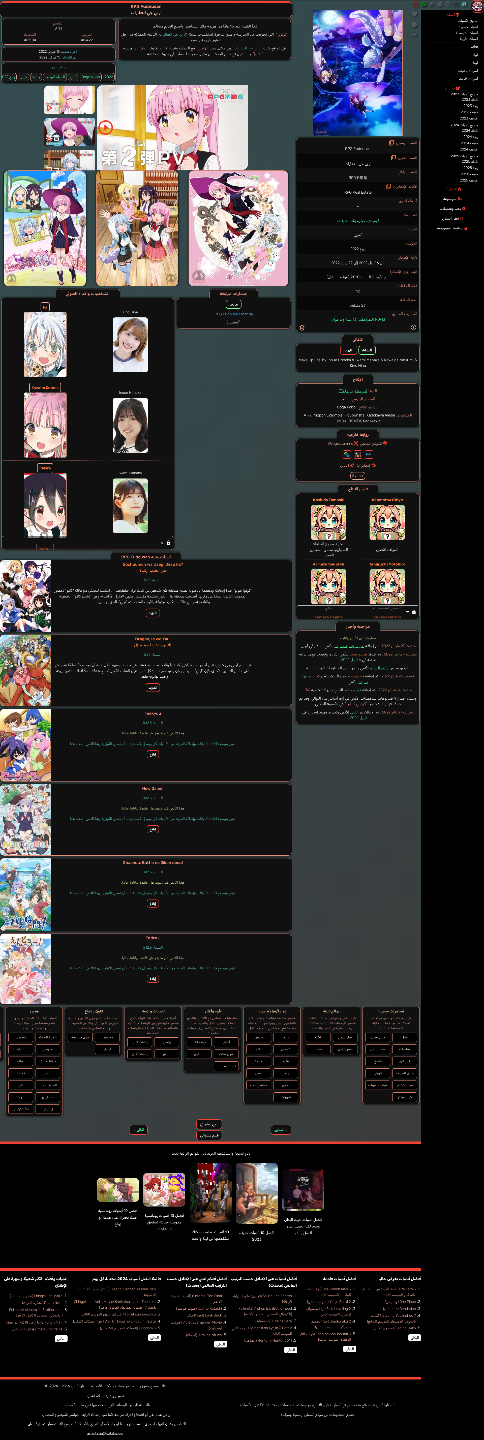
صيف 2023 (469, 112)
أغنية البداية (379, 668)
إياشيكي (48, 1109)
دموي (286, 1085)
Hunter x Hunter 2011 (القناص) (268, 1340)
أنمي (73, 77)
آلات (318, 1037)
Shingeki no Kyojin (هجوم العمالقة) (36, 1296)
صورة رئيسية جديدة (349, 646)
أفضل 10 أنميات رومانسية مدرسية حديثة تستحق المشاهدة (164, 1222)
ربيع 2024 (471, 137)
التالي (138, 1130)
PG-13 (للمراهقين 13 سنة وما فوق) (358, 319)
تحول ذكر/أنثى (405, 1085)
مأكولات (20, 1097)
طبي (20, 1085)
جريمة (259, 1061)
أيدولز (107, 1049)
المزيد (152, 613)
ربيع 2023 (471, 106)
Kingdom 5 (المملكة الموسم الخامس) (128, 1328)
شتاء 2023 (470, 99)
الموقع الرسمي (371, 443)
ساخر (47, 1073)
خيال (362, 220)
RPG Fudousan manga (234, 314)
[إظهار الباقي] (357, 612)
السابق (281, 1130)
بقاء (258, 1049)
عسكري (199, 1054)
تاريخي (378, 1073)
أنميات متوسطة (467, 33)
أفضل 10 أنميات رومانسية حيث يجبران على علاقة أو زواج (118, 1217)
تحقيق (286, 1061)
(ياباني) (344, 465)
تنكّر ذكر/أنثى (20, 1109)
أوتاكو (20, 1061)
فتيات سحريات (377, 1085)
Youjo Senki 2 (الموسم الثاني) (329, 1302)
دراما (286, 1037)
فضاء (318, 1049)
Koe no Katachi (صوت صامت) (199, 1308)
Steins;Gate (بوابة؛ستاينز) (273, 1321)
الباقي (414, 1337)
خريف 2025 (469, 180)
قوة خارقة (199, 1042)
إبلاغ (153, 754)
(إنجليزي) (364, 465)
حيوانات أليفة (48, 1061)
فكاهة (21, 1073)
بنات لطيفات (346, 220)
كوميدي (373, 220)
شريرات (286, 1097)
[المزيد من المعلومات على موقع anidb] (358, 454)
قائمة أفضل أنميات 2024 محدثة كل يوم (126, 1278)
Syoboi (358, 475)
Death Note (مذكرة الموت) (42, 1303)
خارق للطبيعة (405, 1073)
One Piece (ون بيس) (400, 1302)
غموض (285, 1049)
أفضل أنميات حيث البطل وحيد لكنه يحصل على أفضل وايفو (303, 1226)
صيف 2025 (469, 174)
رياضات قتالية (139, 1042)
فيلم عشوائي (209, 1135)
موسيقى (107, 1037)
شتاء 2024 (470, 130)
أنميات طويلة (469, 39)
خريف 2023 (469, 118)
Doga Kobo (90, 77)
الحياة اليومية (55, 77)
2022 (109, 77)
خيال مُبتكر (405, 1097)
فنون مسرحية (80, 1037)
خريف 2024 (469, 149)
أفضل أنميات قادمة (339, 1278)
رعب (286, 1073)
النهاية (349, 350)
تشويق (258, 1037)
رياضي (167, 1042)
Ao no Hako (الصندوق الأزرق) (394, 1328)
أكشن (226, 1042)
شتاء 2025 (470, 161)
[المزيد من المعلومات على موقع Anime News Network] (347, 454)
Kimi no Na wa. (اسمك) (204, 1335)
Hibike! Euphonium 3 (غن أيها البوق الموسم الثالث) (118, 1314)
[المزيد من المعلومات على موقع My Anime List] (369, 454)
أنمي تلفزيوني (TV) (353, 390)
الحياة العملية (48, 1085)
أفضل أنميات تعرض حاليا (399, 1278)
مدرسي (48, 1049)
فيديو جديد (358, 654)
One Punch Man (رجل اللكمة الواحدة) (34, 1322)
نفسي (258, 1073)
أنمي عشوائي (209, 1124)
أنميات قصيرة (468, 27)
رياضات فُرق (139, 1054)
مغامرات (405, 1049)
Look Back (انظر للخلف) (204, 1315)
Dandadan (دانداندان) (399, 1309)
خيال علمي (345, 1037)
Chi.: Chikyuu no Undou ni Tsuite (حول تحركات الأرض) (114, 1321)
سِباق (166, 1054)
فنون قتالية (226, 1054)
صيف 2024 (469, 143)
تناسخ (378, 1061)
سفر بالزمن (377, 1049)
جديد (36, 77)
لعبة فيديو (47, 1097)
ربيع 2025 (471, 168)
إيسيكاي (404, 1061)
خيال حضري (378, 1037)
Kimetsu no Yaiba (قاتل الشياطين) (37, 1329)
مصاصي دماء (258, 1085)
